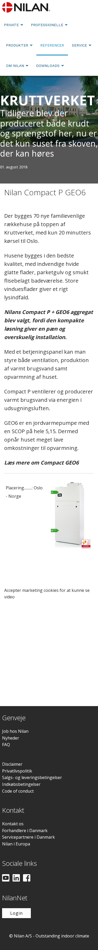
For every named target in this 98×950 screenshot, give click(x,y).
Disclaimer (12, 764)
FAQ (6, 744)
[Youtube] (5, 878)
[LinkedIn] (16, 878)
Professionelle (47, 25)
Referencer (52, 45)
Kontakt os (13, 824)
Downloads (48, 66)
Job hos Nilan (15, 731)
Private (11, 25)
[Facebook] (26, 878)
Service (79, 45)
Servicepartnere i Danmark (28, 837)
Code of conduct (18, 791)
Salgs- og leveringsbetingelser (32, 777)
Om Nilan (15, 66)
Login (16, 913)
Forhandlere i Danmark (25, 830)
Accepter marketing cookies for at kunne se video (47, 593)
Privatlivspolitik (17, 771)
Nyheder (10, 738)
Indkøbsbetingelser (21, 784)
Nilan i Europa (16, 844)
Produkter (17, 45)
